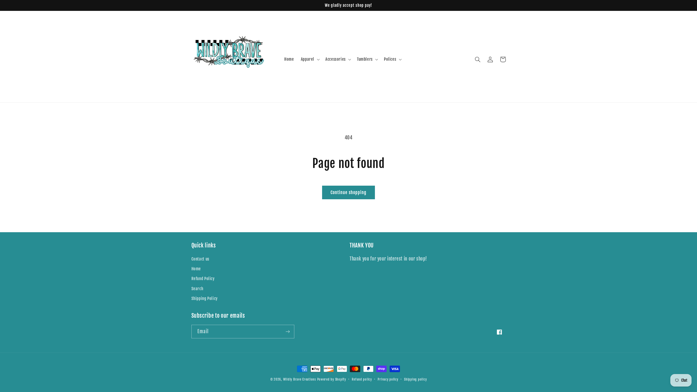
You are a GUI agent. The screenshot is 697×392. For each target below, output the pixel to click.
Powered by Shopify (331, 379)
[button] (309, 59)
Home (196, 268)
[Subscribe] (287, 331)
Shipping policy (415, 379)
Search (197, 288)
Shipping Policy (204, 298)
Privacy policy (388, 379)
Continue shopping (348, 192)
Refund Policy (203, 278)
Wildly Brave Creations (299, 379)
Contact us (200, 259)
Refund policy (362, 379)
